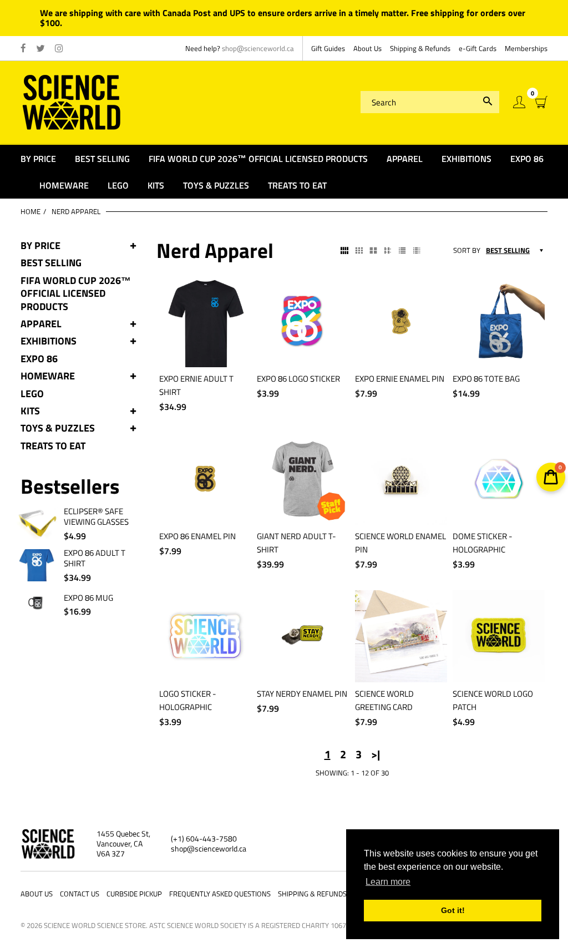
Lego (32, 393)
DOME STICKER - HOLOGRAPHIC (483, 543)
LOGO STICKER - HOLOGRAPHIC (187, 700)
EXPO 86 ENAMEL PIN (197, 536)
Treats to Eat (53, 445)
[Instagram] (59, 48)
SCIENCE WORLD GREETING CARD (384, 700)
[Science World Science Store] (72, 101)
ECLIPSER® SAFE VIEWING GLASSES (96, 517)
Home (30, 211)
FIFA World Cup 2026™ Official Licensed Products (76, 293)
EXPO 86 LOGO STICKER (298, 378)
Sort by (466, 250)
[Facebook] (23, 48)
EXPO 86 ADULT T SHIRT (94, 558)
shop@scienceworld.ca (258, 48)
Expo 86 (39, 358)
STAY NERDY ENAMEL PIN (302, 693)
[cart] (541, 102)
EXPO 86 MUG (88, 598)
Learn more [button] (388, 881)
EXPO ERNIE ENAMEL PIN (399, 378)
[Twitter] (40, 48)
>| (375, 754)
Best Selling (51, 262)
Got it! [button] (453, 910)
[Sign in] (519, 102)
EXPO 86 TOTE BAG (486, 378)
